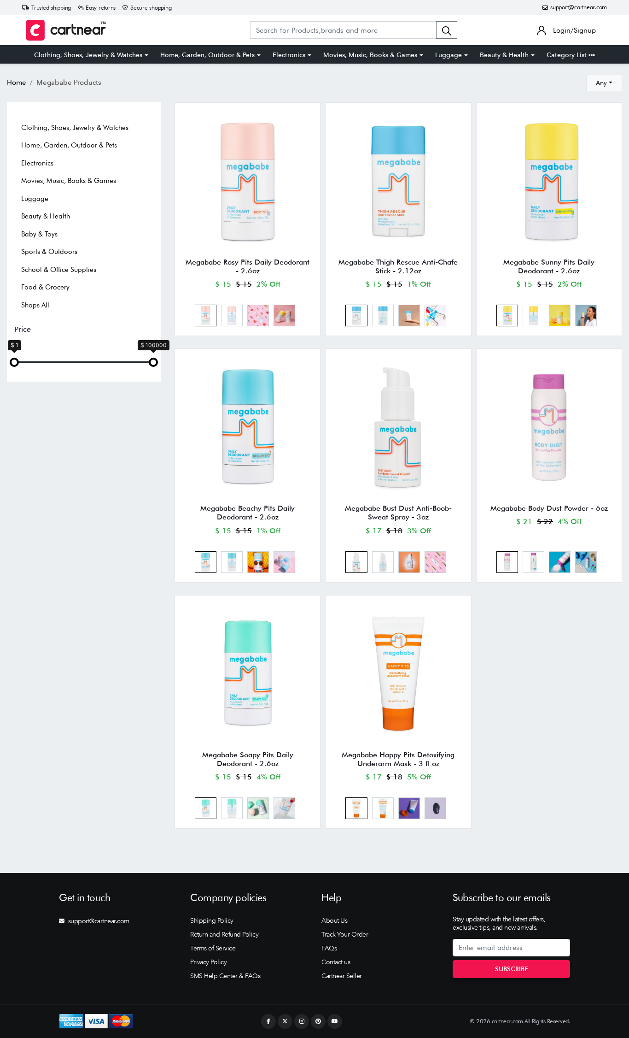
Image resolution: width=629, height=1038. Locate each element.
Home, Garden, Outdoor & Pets (207, 55)
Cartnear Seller (341, 976)
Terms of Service (212, 948)
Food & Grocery (45, 287)
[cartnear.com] (66, 30)
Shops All (35, 305)
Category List (567, 55)
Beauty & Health (504, 55)
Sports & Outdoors (49, 252)
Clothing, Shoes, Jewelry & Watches (88, 55)
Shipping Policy (211, 920)
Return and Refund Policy (224, 934)
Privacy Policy (208, 962)
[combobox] (604, 83)
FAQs (329, 948)
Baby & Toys (39, 234)
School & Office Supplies (58, 269)
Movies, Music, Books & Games (370, 55)
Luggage (448, 55)
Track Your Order (344, 934)
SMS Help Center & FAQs (225, 976)
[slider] (14, 362)
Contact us (335, 962)
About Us (334, 920)
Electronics (289, 55)
